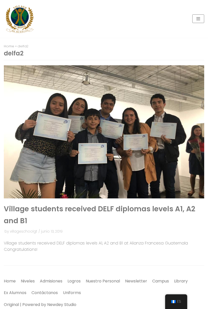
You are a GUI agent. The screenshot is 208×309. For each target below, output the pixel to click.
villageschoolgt (23, 231)
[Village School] (19, 19)
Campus (160, 281)
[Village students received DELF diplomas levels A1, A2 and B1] (104, 197)
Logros (74, 281)
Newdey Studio (61, 304)
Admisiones (51, 281)
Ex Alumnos (15, 293)
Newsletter (136, 281)
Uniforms (72, 293)
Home (9, 46)
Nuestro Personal (103, 281)
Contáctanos (44, 293)
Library (181, 281)
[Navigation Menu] (198, 18)
